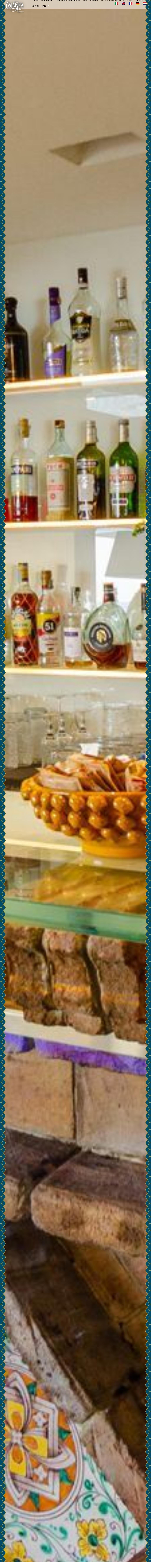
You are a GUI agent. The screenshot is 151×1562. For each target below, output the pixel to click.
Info (44, 6)
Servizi (35, 6)
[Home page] (15, 7)
